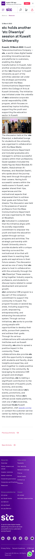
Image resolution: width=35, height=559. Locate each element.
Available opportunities (25, 498)
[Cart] (26, 10)
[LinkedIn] (3, 538)
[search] (20, 10)
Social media (22, 476)
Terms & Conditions (18, 548)
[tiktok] (20, 538)
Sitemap (20, 483)
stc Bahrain (5, 502)
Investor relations (7, 472)
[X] (8, 538)
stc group (4, 495)
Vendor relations (6, 475)
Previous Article (8, 433)
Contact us (21, 480)
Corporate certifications (9, 482)
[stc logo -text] (7, 517)
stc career (21, 495)
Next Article (7, 445)
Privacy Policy (5, 548)
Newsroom (12, 15)
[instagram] (26, 538)
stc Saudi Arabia (6, 498)
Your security (22, 466)
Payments (21, 463)
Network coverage (23, 470)
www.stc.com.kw (25, 408)
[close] (33, 551)
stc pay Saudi (5, 505)
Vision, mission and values (7, 468)
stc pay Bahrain (6, 508)
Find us (20, 473)
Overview (4, 463)
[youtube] (32, 538)
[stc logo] (9, 10)
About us (4, 15)
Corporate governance (8, 479)
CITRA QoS (30, 548)
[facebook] (14, 538)
